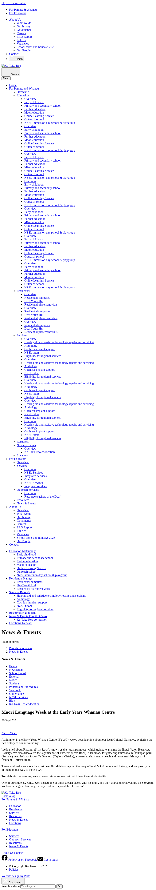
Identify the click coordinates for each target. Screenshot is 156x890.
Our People (23, 50)
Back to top (8, 796)
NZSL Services (33, 472)
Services (22, 335)
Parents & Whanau (20, 648)
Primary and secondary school (42, 105)
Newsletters (16, 669)
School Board (17, 673)
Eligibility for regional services (42, 356)
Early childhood (34, 102)
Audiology (30, 345)
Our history (23, 26)
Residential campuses (37, 297)
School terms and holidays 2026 (36, 47)
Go (59, 886)
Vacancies (23, 43)
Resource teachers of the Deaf (42, 496)
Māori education (34, 112)
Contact (13, 53)
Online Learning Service (39, 116)
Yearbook (15, 690)
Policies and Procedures (23, 686)
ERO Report (24, 36)
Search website (11, 886)
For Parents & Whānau (23, 9)
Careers (21, 33)
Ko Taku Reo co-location (39, 452)
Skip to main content (14, 3)
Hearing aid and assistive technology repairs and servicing (59, 342)
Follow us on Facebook (22, 859)
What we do (24, 23)
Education (23, 95)
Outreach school (34, 119)
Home (13, 85)
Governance (24, 29)
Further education (34, 109)
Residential (23, 290)
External (14, 676)
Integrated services (35, 476)
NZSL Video (9, 733)
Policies (21, 40)
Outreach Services (28, 489)
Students (14, 683)
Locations (23, 455)
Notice (13, 680)
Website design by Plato (16, 876)
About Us (15, 19)
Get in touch (50, 859)
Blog (12, 700)
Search (18, 59)
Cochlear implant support (39, 349)
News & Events (26, 445)
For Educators (17, 13)
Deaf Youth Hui (33, 301)
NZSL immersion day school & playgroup (49, 122)
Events (13, 666)
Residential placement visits (40, 304)
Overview (23, 92)
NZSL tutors (31, 352)
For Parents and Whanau (24, 88)
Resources (23, 441)
